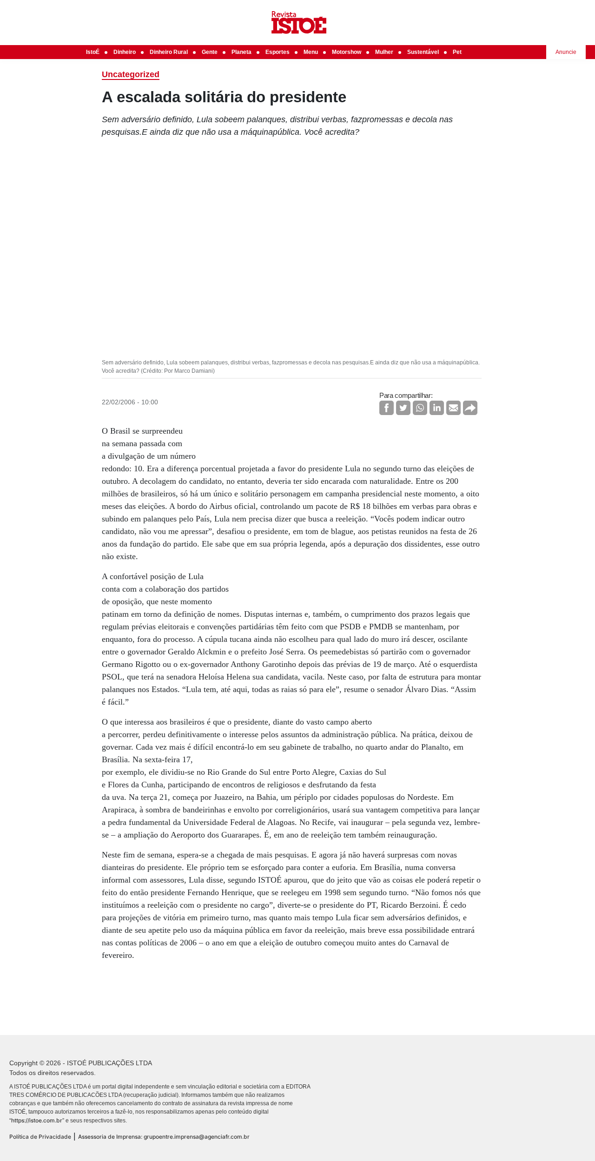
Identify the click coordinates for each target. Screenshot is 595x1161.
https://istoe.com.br (36, 1120)
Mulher (384, 52)
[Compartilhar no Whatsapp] (420, 408)
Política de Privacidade (40, 1136)
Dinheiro (124, 52)
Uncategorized (130, 74)
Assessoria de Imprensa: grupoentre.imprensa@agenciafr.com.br (164, 1136)
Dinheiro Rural (169, 52)
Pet (457, 52)
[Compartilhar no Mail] (453, 408)
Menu (311, 52)
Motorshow (346, 52)
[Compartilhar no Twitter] (403, 408)
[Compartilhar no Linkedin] (437, 408)
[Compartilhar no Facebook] (386, 408)
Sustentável (423, 52)
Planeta (241, 52)
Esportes (277, 52)
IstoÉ (92, 52)
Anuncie (565, 52)
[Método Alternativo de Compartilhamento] (470, 408)
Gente (210, 52)
